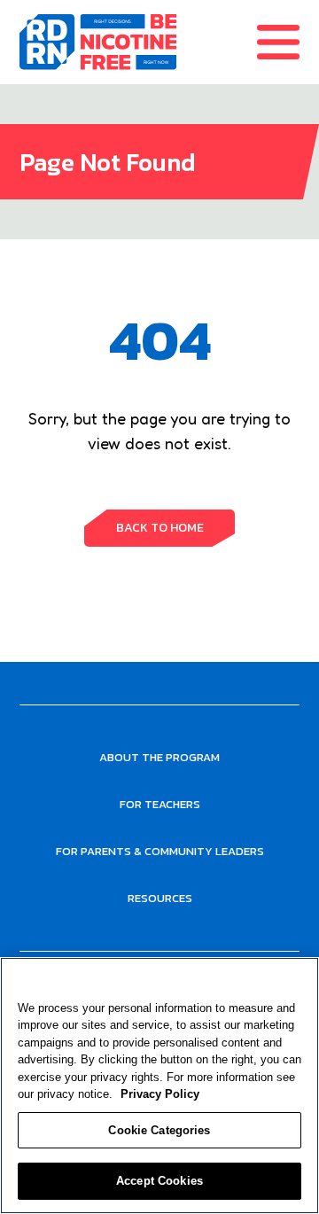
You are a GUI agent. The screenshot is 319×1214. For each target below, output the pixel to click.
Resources (160, 898)
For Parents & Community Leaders (160, 851)
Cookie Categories (159, 1130)
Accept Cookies (159, 1180)
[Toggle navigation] (288, 42)
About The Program (159, 757)
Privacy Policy (160, 1094)
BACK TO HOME (160, 527)
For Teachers (160, 804)
